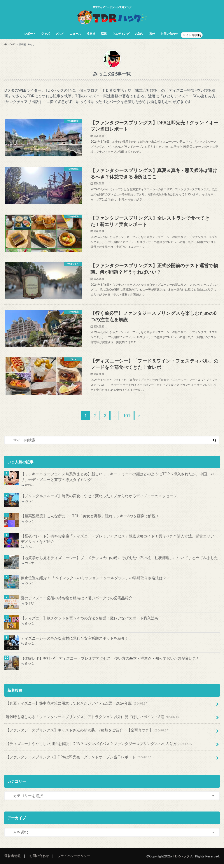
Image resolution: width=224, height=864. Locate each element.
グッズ (45, 33)
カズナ (29, 563)
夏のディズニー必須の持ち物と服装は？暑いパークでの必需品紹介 (76, 598)
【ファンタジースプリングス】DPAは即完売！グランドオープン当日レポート (78, 757)
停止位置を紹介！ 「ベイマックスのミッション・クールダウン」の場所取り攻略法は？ (93, 577)
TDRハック (181, 856)
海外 (152, 33)
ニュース (75, 33)
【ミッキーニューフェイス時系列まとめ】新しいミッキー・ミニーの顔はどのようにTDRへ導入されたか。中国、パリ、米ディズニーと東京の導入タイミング (117, 477)
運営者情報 (12, 856)
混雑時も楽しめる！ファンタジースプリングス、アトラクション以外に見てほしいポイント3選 (92, 716)
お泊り (139, 33)
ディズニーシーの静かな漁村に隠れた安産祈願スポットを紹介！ (75, 638)
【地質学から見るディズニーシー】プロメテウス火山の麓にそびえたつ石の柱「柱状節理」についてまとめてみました (119, 557)
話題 (104, 33)
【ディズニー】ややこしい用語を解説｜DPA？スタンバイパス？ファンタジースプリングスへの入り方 (99, 743)
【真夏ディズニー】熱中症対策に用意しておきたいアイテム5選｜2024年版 (76, 703)
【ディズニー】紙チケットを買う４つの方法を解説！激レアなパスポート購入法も (89, 618)
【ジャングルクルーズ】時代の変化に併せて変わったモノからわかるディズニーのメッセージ (99, 495)
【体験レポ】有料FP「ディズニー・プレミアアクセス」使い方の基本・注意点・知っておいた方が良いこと (110, 658)
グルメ (60, 33)
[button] (43, 143)
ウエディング (121, 33)
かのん (29, 484)
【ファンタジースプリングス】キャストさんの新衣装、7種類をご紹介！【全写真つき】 (87, 730)
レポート (30, 33)
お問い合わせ (169, 33)
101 (126, 415)
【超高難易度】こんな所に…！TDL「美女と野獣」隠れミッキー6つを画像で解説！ (90, 516)
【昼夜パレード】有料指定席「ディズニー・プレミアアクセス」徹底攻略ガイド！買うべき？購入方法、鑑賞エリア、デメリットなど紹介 (119, 539)
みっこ (29, 501)
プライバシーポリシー (74, 856)
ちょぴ (29, 603)
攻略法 (91, 33)
